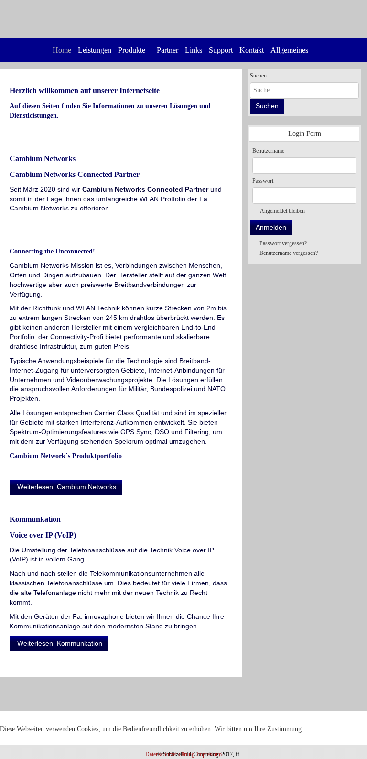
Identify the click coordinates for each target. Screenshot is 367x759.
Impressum (209, 754)
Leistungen (94, 50)
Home (62, 50)
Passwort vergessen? (283, 243)
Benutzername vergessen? (288, 253)
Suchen (258, 75)
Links (193, 50)
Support (221, 50)
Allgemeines (289, 50)
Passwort (262, 180)
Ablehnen (65, 741)
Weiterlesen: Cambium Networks (65, 487)
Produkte (131, 50)
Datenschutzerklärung (169, 754)
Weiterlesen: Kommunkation (58, 643)
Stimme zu (22, 741)
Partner (167, 50)
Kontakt (251, 50)
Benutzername (268, 150)
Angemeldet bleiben (282, 211)
